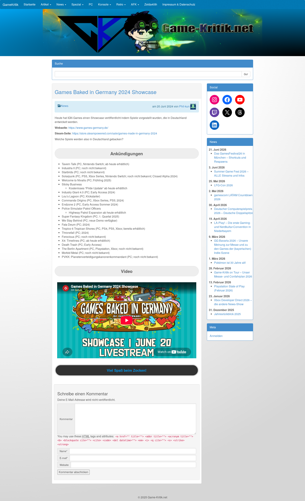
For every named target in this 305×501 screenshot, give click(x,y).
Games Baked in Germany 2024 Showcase (106, 92)
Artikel (45, 4)
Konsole (103, 4)
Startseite (29, 4)
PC (91, 4)
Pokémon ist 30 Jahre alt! (230, 263)
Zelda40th (150, 4)
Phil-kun (184, 106)
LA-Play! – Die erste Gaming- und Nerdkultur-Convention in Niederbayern (232, 227)
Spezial (76, 4)
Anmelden (216, 336)
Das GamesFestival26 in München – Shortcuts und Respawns (230, 157)
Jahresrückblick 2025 (227, 314)
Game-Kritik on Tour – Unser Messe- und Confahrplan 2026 (233, 274)
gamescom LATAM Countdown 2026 (233, 197)
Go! (246, 74)
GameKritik (10, 4)
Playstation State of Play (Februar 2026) (229, 288)
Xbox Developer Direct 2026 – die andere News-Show (233, 302)
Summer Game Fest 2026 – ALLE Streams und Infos (231, 173)
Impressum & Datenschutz (178, 4)
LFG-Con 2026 (223, 185)
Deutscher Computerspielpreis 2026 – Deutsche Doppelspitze (233, 211)
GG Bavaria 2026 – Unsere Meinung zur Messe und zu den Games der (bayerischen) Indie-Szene (232, 247)
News (60, 4)
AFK (134, 4)
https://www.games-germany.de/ (88, 128)
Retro (120, 4)
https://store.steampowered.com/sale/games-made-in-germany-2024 (114, 133)
